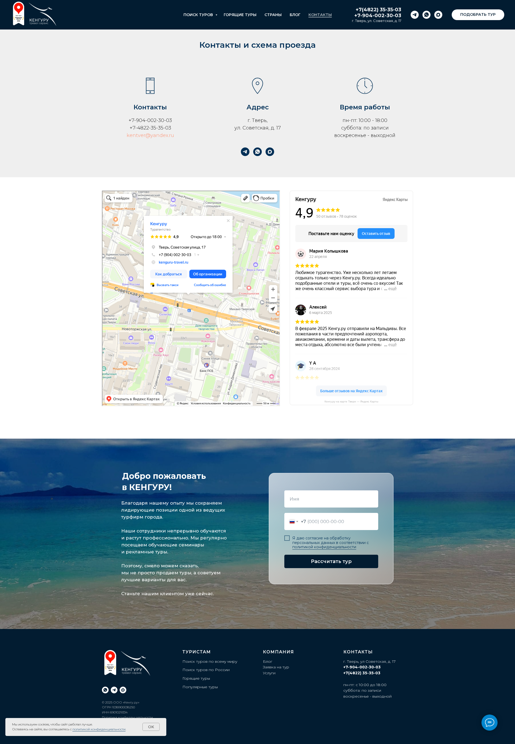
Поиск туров (198, 14)
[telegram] (415, 15)
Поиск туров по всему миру (209, 661)
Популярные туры (200, 686)
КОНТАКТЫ (358, 651)
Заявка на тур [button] (276, 667)
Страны (273, 14)
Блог (295, 14)
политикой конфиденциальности (324, 547)
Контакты (320, 14)
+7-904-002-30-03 (377, 15)
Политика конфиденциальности (127, 717)
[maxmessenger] (438, 15)
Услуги (269, 673)
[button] (478, 14)
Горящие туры (240, 14)
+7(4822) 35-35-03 (378, 10)
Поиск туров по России (206, 669)
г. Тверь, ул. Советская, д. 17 (376, 20)
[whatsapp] (426, 15)
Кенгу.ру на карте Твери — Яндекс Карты (351, 401)
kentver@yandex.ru (150, 135)
